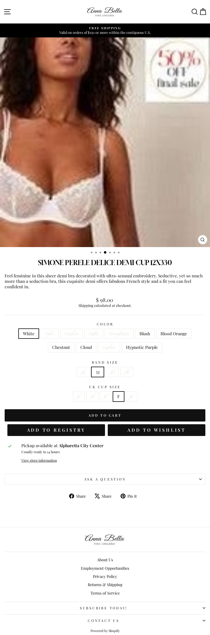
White (28, 333)
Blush (144, 333)
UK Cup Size (105, 387)
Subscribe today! (103, 608)
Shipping (85, 305)
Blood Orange (174, 333)
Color (105, 324)
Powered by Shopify (105, 630)
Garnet (109, 347)
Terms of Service (105, 593)
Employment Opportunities (105, 568)
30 (112, 372)
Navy (49, 333)
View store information (39, 460)
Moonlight (119, 333)
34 (83, 372)
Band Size (105, 362)
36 (127, 372)
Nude (94, 333)
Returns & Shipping (105, 584)
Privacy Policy (105, 576)
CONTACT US (103, 620)
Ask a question (105, 479)
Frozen (71, 333)
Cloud (86, 347)
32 (98, 372)
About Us (105, 559)
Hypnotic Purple (142, 347)
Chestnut (61, 347)
